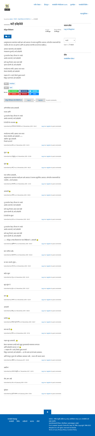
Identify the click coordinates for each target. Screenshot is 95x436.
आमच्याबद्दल (71, 423)
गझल (11, 88)
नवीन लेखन (37, 4)
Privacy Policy (62, 430)
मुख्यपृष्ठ (11, 19)
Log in (29, 100)
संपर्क (77, 423)
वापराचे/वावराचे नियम (55, 423)
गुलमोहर (72, 4)
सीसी (38, 421)
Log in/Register (69, 29)
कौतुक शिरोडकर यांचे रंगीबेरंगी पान (24, 19)
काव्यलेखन (12, 84)
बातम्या (32, 421)
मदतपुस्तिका (83, 13)
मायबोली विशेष (83, 4)
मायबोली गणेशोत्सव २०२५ (59, 4)
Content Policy (72, 430)
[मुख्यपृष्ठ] (7, 7)
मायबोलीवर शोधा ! (69, 58)
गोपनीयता (64, 423)
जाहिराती (24, 421)
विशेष (18, 421)
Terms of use (53, 430)
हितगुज (46, 4)
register (40, 100)
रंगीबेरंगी (15, 19)
